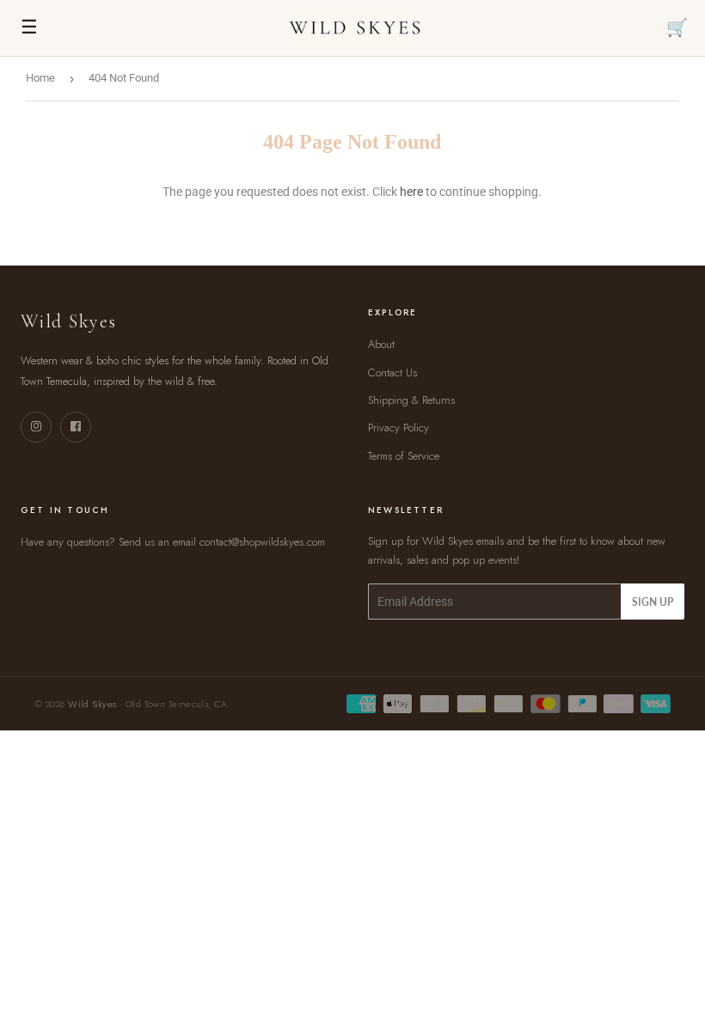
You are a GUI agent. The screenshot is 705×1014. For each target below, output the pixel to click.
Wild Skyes (92, 704)
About (381, 344)
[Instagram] (36, 427)
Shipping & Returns (411, 400)
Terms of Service (403, 456)
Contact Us (392, 372)
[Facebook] (75, 427)
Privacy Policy (398, 427)
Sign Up (652, 602)
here (411, 192)
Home (40, 77)
